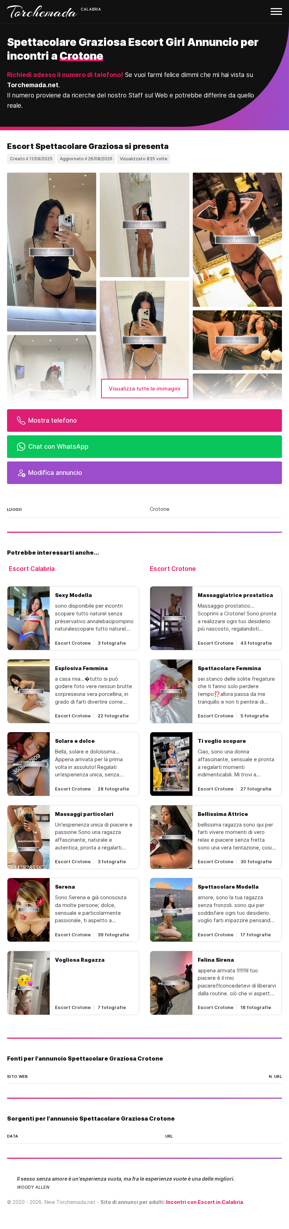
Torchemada (42, 11)
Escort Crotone (173, 568)
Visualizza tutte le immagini (144, 388)
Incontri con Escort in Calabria (204, 1202)
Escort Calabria (32, 568)
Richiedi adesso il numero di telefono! (65, 74)
